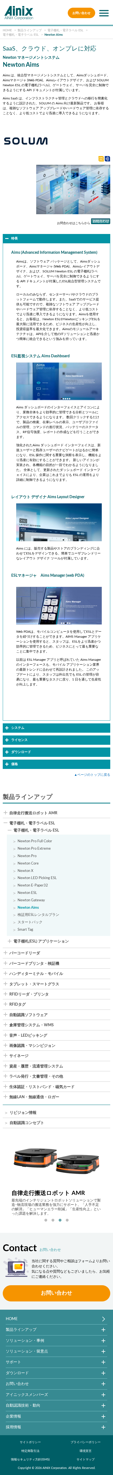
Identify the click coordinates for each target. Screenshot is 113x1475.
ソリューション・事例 (25, 1341)
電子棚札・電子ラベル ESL (32, 823)
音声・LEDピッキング (28, 1036)
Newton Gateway (31, 900)
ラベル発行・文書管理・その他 (36, 1076)
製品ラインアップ (21, 1330)
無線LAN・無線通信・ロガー (34, 1097)
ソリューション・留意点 (27, 1351)
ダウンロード (17, 1373)
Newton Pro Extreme (34, 848)
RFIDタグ (17, 1004)
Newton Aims (28, 907)
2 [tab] (53, 1220)
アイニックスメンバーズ (27, 1395)
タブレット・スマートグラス (34, 984)
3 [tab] (60, 1220)
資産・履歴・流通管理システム (36, 1066)
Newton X (25, 870)
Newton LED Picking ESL (37, 878)
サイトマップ (86, 1459)
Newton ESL (27, 892)
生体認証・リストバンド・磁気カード (42, 1087)
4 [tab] (67, 1220)
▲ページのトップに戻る (92, 774)
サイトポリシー (30, 1442)
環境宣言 (86, 1450)
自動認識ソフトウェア (28, 1015)
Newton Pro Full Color (35, 841)
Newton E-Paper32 (33, 885)
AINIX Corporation (55, 1468)
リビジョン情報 (23, 1113)
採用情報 (13, 1427)
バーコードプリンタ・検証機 (34, 964)
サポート (13, 1362)
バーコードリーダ (24, 953)
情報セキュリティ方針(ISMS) (30, 1459)
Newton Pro (27, 856)
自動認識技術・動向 (23, 1405)
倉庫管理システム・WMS (31, 1025)
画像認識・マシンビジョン (32, 1046)
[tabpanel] (56, 1176)
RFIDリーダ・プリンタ (29, 994)
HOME (12, 1319)
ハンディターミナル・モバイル (36, 974)
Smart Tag (25, 929)
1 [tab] (46, 1220)
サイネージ (19, 1056)
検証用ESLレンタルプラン (38, 914)
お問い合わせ (81, 13)
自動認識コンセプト (27, 1123)
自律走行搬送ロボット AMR (33, 813)
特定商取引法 (30, 1450)
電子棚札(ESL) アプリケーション (41, 941)
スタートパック (30, 922)
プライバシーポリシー (85, 1442)
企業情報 (13, 1416)
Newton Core (28, 863)
